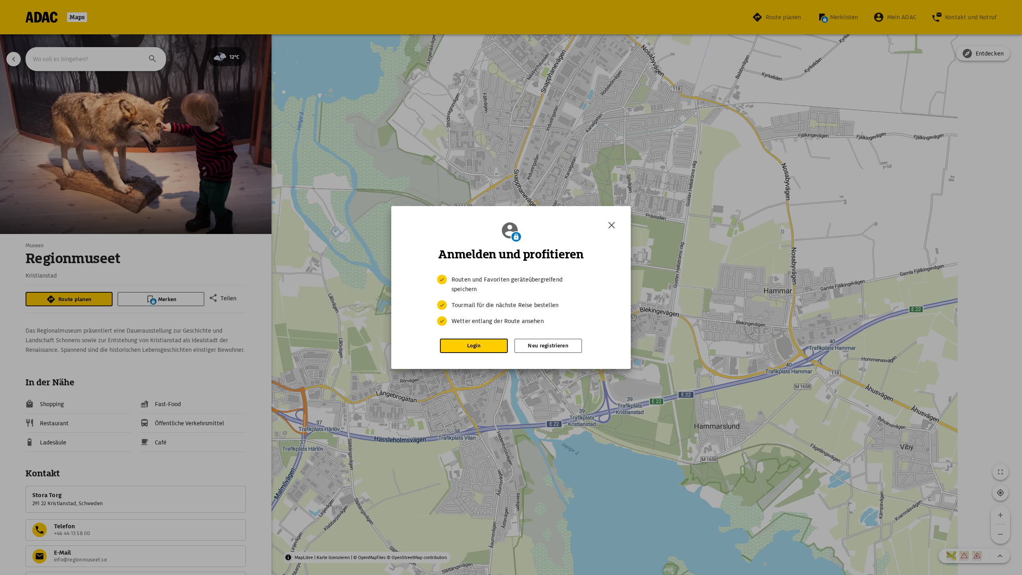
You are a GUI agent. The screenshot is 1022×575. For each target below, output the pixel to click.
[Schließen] (611, 225)
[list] (511, 300)
